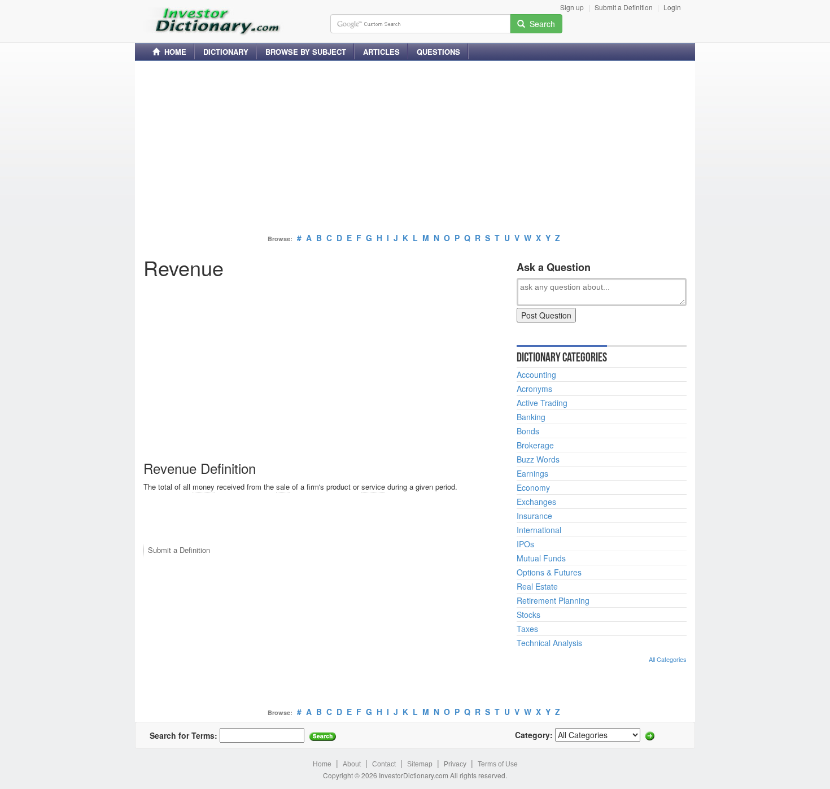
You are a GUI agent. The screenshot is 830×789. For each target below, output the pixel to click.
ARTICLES (381, 51)
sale (283, 486)
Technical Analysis (549, 642)
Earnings (532, 473)
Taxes (527, 628)
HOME (173, 51)
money (204, 486)
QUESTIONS (438, 51)
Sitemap (420, 764)
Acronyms (534, 388)
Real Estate (537, 586)
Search (540, 23)
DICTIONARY (225, 51)
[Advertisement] (415, 148)
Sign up (572, 7)
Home (322, 764)
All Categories (668, 659)
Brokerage (535, 445)
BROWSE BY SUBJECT (305, 51)
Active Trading (542, 402)
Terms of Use (498, 764)
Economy (533, 487)
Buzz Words (538, 459)
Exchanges (536, 501)
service (373, 486)
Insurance (534, 515)
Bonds (528, 431)
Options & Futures (549, 572)
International (539, 529)
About (352, 764)
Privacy (455, 764)
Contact (384, 764)
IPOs (525, 544)
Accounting (536, 374)
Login (672, 7)
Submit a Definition (624, 7)
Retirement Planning (553, 600)
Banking (531, 416)
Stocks (528, 614)
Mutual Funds (541, 558)
